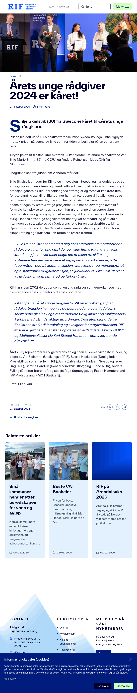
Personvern (101, 672)
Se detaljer (10, 678)
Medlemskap (67, 633)
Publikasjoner (67, 649)
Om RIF (64, 627)
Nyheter (64, 6)
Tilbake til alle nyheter (27, 417)
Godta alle (123, 686)
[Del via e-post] (117, 407)
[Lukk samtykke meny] (131, 659)
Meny (120, 6)
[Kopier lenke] (124, 407)
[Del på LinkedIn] (110, 407)
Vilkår (115, 672)
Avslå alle (103, 686)
